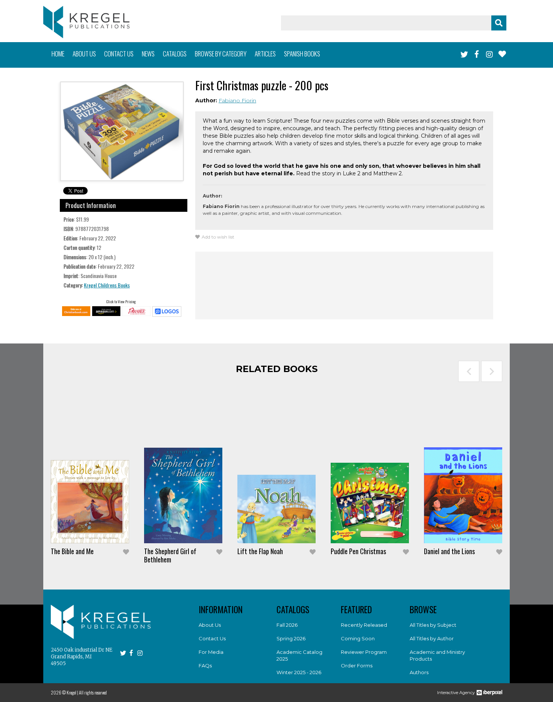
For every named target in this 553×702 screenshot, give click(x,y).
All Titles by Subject (433, 625)
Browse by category (220, 53)
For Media (211, 652)
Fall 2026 (287, 625)
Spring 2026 (290, 638)
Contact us (119, 53)
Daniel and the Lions (449, 551)
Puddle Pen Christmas (358, 551)
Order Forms (356, 665)
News (148, 53)
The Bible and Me (72, 551)
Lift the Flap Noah (260, 551)
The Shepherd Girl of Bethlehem (170, 555)
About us (84, 53)
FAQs (205, 665)
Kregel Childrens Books (107, 285)
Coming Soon (358, 638)
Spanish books (302, 53)
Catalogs (175, 53)
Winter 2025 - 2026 (298, 672)
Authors (419, 672)
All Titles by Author (432, 638)
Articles (265, 53)
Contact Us (212, 638)
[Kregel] (86, 22)
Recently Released (364, 625)
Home (58, 53)
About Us (210, 625)
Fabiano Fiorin (237, 100)
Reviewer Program (364, 652)
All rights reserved (93, 692)
